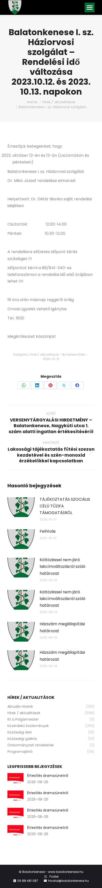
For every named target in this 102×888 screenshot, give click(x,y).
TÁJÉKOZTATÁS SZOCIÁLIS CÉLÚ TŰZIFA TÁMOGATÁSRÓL (65, 506)
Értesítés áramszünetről (47, 775)
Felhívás (48, 531)
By (73, 354)
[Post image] (21, 507)
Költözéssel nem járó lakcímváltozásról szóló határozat (62, 566)
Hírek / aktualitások (44, 354)
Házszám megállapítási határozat (62, 627)
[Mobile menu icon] (90, 7)
